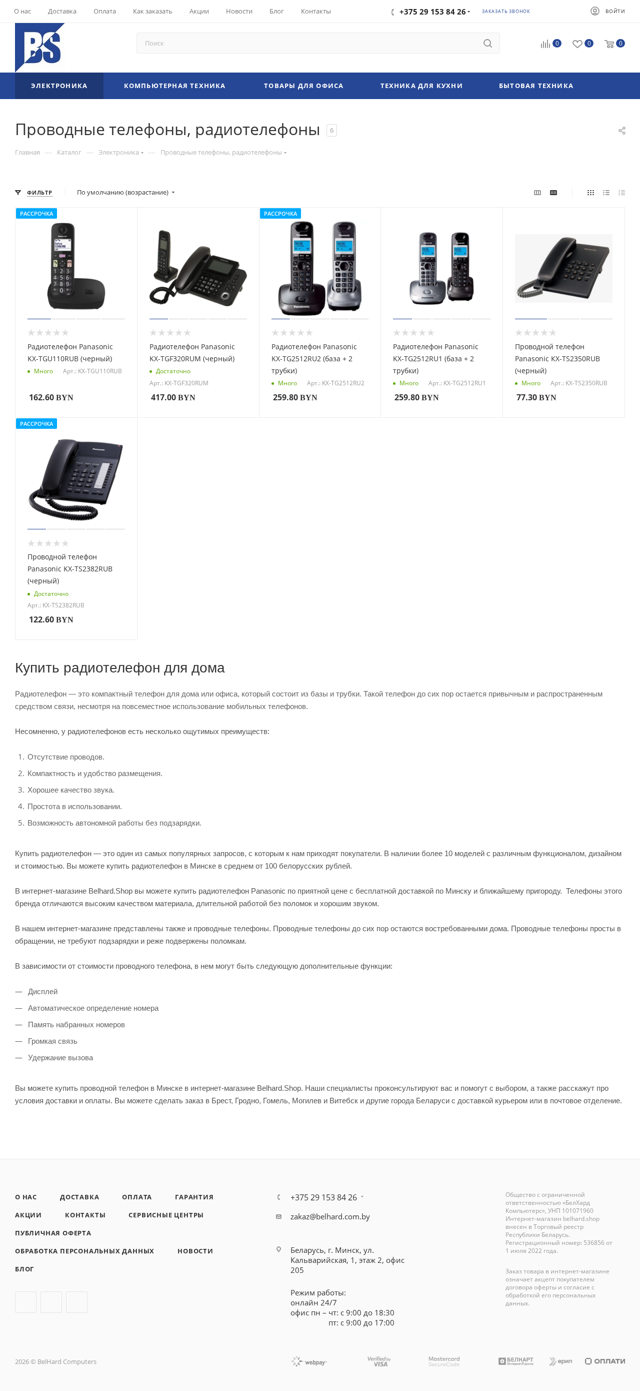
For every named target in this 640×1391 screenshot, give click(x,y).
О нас (26, 1196)
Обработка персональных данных (84, 1250)
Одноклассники (77, 1302)
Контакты (85, 1214)
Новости (196, 1250)
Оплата (137, 1196)
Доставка (79, 1196)
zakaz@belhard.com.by (330, 1216)
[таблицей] (621, 192)
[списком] (606, 192)
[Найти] (488, 43)
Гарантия (194, 1196)
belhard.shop (581, 1218)
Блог (24, 1268)
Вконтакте (25, 1302)
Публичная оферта (53, 1232)
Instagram (51, 1302)
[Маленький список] (537, 192)
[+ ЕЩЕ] (608, 86)
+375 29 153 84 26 (323, 1197)
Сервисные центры (166, 1214)
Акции (28, 1214)
